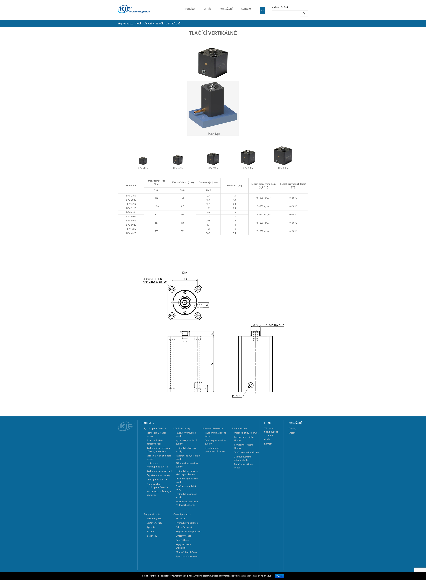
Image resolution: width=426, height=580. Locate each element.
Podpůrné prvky (152, 514)
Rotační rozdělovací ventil (244, 466)
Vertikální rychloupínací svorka (159, 457)
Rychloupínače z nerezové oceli (155, 442)
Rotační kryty (182, 540)
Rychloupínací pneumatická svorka (215, 450)
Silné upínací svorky (157, 480)
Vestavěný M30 (154, 518)
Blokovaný (152, 536)
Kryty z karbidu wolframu (183, 546)
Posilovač (180, 518)
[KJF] (135, 9)
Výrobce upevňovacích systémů (271, 431)
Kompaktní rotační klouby (243, 446)
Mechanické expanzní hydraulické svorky (187, 503)
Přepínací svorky (144, 23)
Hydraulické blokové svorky (186, 450)
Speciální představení (187, 556)
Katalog (292, 428)
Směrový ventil (183, 536)
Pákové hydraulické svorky (186, 434)
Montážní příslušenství (187, 552)
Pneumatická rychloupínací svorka (157, 486)
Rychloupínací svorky (155, 428)
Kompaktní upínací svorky (156, 434)
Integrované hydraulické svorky (188, 457)
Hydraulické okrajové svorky (186, 496)
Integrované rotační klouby (244, 439)
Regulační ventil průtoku (188, 531)
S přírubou (152, 527)
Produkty (190, 8)
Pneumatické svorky (213, 428)
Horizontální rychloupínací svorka (157, 465)
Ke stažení (226, 8)
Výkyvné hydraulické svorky (186, 442)
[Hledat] (304, 13)
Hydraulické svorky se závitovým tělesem (187, 473)
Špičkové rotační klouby (246, 452)
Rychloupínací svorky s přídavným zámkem (158, 450)
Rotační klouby (239, 428)
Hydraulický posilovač (187, 523)
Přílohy (150, 531)
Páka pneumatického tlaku (215, 434)
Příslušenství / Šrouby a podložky (159, 493)
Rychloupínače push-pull (159, 471)
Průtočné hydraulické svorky (187, 480)
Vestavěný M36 (154, 523)
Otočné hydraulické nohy (186, 488)
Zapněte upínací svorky (158, 475)
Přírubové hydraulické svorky (187, 465)
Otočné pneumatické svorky (215, 442)
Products (128, 23)
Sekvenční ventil (184, 527)
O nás (207, 8)
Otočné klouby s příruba (246, 433)
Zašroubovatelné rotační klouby (242, 458)
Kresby (292, 433)
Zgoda (279, 576)
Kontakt (246, 8)
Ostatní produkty (182, 514)
